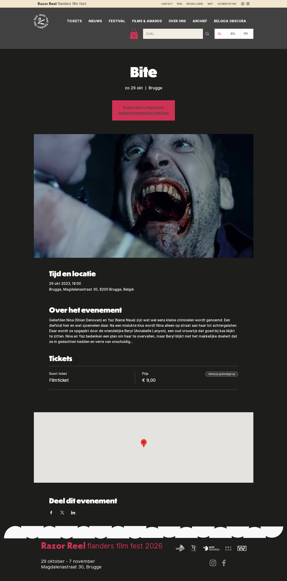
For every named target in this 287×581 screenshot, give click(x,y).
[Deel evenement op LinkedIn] (73, 512)
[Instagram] (213, 563)
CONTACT (167, 3)
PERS (179, 3)
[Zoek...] (207, 34)
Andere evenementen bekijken (143, 113)
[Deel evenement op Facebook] (51, 512)
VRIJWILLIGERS (194, 3)
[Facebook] (224, 563)
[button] (134, 34)
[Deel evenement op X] (62, 512)
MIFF (212, 3)
